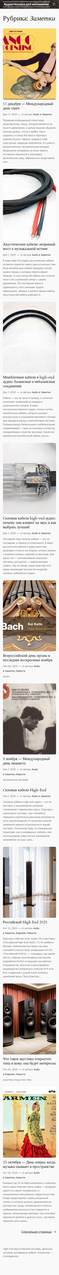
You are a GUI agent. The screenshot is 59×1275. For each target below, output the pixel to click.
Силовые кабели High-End (24, 790)
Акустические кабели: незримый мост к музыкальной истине (29, 246)
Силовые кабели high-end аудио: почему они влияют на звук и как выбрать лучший (29, 522)
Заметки (47, 114)
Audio (36, 114)
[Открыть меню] (54, 4)
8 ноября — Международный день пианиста (26, 761)
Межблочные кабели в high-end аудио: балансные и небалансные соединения (29, 381)
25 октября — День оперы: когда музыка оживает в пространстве (29, 1164)
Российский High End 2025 (25, 922)
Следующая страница (38, 1231)
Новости (20, 670)
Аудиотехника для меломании (26, 4)
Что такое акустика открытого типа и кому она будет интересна (29, 1061)
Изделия (21, 933)
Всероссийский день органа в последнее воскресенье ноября (27, 658)
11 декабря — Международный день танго (28, 106)
